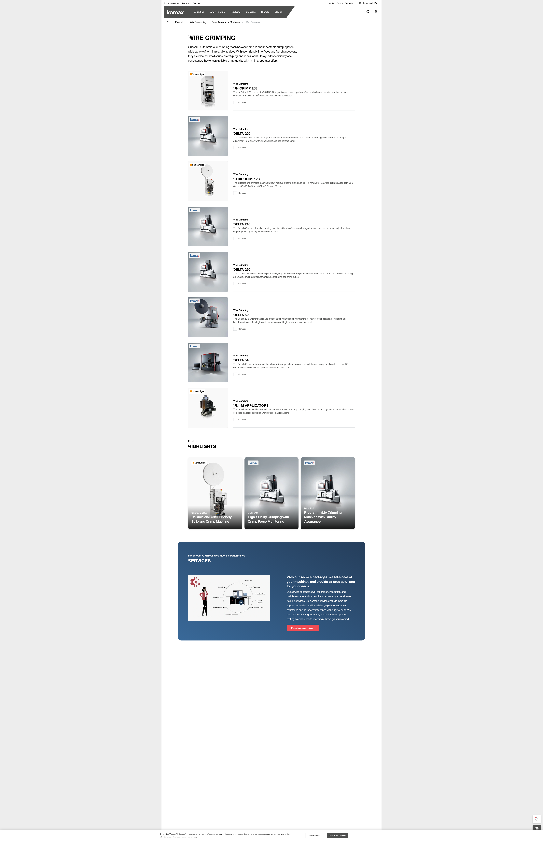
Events (340, 3)
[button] (315, 835)
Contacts (349, 3)
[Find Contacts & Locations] (537, 829)
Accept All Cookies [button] (337, 835)
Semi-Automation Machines (226, 22)
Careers (196, 3)
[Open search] (368, 11)
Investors (186, 3)
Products (179, 22)
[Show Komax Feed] (537, 819)
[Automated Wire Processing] (175, 12)
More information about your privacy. (182, 837)
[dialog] (271, 835)
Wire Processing (198, 22)
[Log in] (375, 11)
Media (331, 3)
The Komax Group (172, 3)
